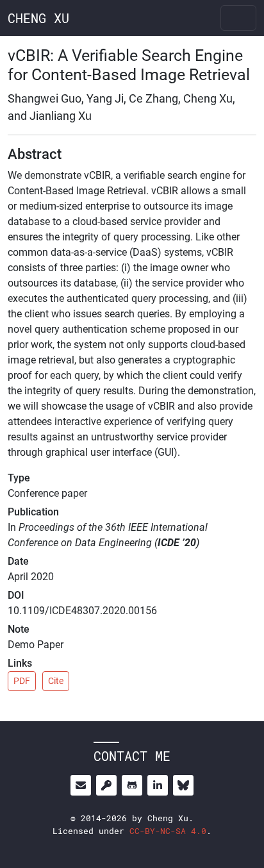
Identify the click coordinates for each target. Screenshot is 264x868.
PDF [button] (21, 681)
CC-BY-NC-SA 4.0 (167, 831)
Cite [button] (55, 681)
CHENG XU (38, 18)
